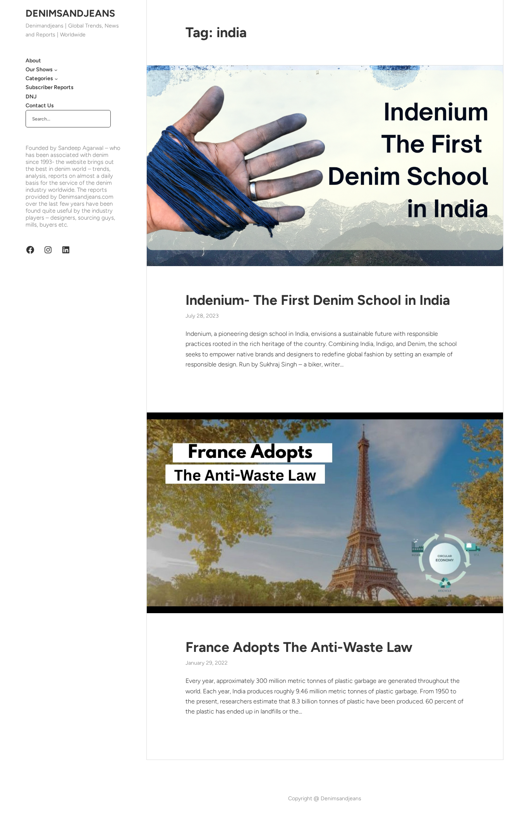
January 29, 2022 (206, 663)
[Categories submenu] (56, 78)
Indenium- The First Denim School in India (317, 300)
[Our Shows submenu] (55, 69)
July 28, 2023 (202, 316)
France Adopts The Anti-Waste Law (298, 647)
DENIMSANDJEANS (70, 13)
